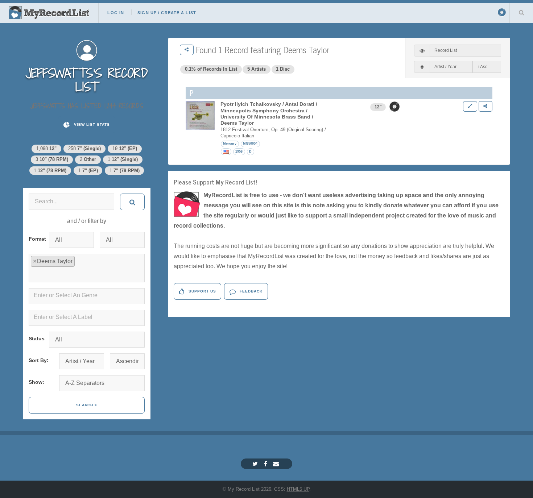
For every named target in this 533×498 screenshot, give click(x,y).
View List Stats (91, 124)
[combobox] (87, 268)
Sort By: (39, 360)
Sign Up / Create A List (166, 13)
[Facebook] (266, 464)
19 (124, 148)
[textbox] (88, 274)
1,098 (46, 148)
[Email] (277, 464)
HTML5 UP (298, 489)
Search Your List (521, 12)
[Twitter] (256, 464)
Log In (115, 13)
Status (36, 338)
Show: (36, 382)
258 (84, 148)
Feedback (250, 291)
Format (36, 239)
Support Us (201, 291)
